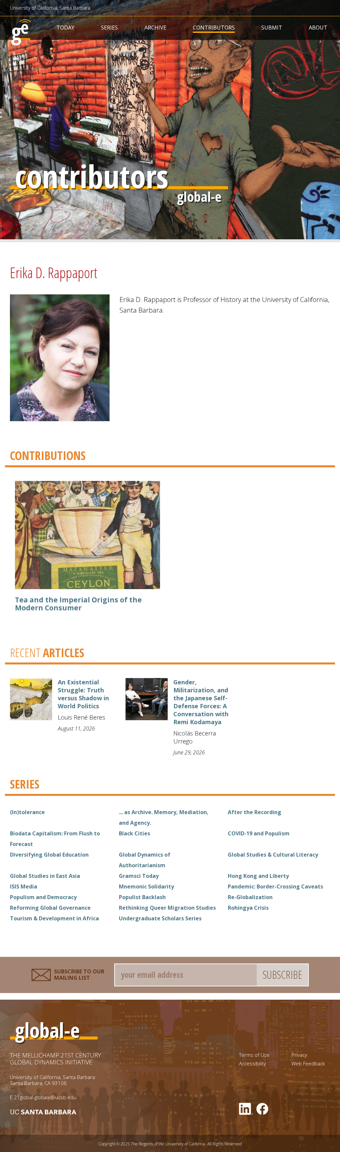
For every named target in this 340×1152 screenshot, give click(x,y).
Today (65, 27)
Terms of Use (254, 1055)
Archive (155, 27)
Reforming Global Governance (50, 907)
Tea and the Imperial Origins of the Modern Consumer (78, 603)
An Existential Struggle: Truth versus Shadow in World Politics (83, 694)
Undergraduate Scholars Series (160, 918)
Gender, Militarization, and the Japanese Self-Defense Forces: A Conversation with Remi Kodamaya (200, 702)
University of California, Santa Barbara (50, 8)
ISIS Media (23, 886)
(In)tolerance (27, 812)
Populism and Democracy (43, 897)
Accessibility (252, 1063)
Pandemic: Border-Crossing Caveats (275, 886)
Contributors (214, 27)
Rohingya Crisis (248, 907)
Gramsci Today (139, 876)
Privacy (299, 1055)
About (318, 27)
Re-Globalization (250, 897)
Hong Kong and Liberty (258, 876)
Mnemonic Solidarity (146, 886)
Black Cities (134, 833)
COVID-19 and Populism (259, 833)
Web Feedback (308, 1063)
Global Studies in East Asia (45, 876)
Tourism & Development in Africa (54, 918)
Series (109, 27)
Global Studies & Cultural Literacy (273, 854)
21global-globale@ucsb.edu (45, 1097)
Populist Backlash (142, 897)
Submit (271, 27)
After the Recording (254, 812)
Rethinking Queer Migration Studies (167, 907)
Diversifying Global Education (49, 854)
